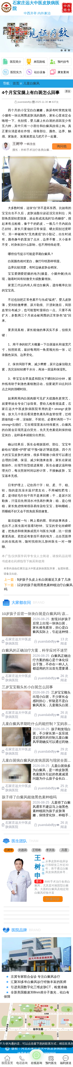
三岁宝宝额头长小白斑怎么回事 (27, 687)
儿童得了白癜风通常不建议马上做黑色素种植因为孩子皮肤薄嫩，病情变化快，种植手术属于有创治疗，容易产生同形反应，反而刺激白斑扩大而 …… (52, 815)
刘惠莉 (22, 850)
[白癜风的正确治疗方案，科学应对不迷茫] (16, 672)
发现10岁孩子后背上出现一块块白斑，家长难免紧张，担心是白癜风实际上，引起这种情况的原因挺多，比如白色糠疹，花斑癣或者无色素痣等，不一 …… (52, 631)
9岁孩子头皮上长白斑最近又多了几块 (44, 579)
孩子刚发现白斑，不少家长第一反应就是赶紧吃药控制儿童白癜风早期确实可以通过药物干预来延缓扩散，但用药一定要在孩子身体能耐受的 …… (52, 741)
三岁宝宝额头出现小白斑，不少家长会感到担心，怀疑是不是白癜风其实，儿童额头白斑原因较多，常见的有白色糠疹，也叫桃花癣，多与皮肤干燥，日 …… (52, 705)
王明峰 (36, 850)
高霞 (64, 850)
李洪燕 (50, 850)
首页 (16, 83)
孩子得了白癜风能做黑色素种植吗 (29, 797)
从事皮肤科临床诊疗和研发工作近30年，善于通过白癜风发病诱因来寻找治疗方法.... (57, 867)
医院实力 (16, 72)
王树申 (8, 850)
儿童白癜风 (31, 83)
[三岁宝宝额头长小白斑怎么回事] (16, 708)
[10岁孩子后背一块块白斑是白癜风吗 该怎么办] (16, 635)
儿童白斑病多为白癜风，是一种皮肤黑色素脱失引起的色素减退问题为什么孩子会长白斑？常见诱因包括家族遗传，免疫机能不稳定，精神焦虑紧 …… (52, 778)
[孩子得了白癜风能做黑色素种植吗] (16, 818)
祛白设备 (39, 72)
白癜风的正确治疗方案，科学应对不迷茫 (35, 650)
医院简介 (15, 61)
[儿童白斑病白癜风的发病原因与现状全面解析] (16, 782)
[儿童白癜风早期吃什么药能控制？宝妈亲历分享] (16, 745)
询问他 (62, 146)
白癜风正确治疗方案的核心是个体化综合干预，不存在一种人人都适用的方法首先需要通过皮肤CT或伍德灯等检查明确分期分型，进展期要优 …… (52, 668)
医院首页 (7, 1063)
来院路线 (39, 61)
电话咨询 (22, 1063)
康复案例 (63, 72)
